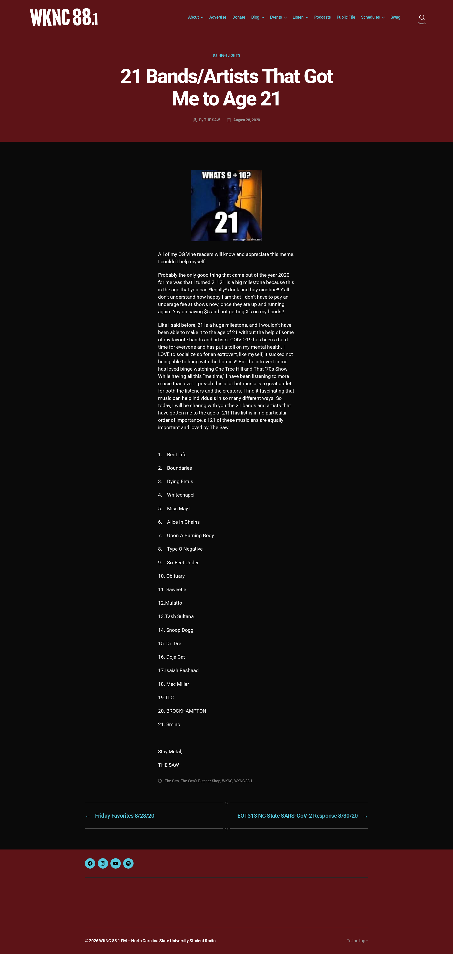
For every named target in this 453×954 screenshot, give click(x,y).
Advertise (217, 17)
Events (276, 17)
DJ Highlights (226, 55)
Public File (346, 17)
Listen (298, 17)
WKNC (227, 781)
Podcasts (322, 17)
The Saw (172, 781)
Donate (238, 17)
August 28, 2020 (246, 120)
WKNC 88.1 (243, 781)
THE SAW (212, 120)
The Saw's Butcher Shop (200, 781)
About (193, 17)
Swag (395, 17)
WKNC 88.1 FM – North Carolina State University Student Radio (157, 940)
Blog (255, 17)
